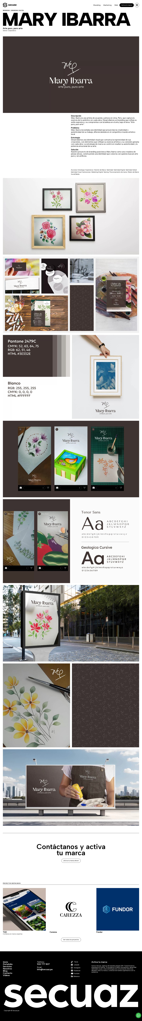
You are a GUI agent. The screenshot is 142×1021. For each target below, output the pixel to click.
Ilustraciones (86, 172)
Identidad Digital (119, 170)
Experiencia (89, 170)
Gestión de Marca (100, 170)
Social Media (75, 174)
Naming (106, 172)
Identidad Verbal (131, 170)
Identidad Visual (76, 172)
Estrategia (81, 170)
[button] (137, 5)
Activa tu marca (99, 962)
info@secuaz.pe (45, 969)
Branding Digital (17, 10)
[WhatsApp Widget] (138, 1015)
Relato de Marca (133, 172)
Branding (6, 10)
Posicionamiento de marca (118, 172)
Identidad (110, 170)
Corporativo (12, 30)
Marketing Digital (97, 172)
